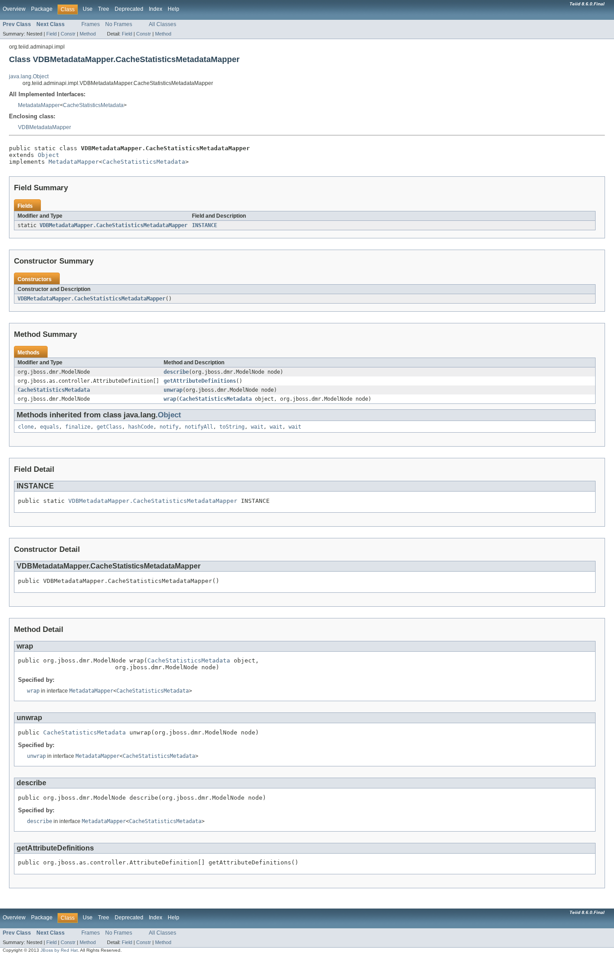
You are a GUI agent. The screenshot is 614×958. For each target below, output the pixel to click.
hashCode (140, 427)
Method (88, 33)
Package (42, 9)
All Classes (162, 24)
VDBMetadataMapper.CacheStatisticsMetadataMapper (113, 225)
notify (169, 427)
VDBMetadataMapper (44, 127)
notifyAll (199, 427)
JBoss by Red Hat (59, 950)
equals (49, 427)
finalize (77, 427)
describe (176, 372)
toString (232, 427)
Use (88, 9)
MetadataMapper (39, 105)
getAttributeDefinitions (200, 381)
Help (173, 9)
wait (257, 427)
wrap (170, 399)
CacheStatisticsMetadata (93, 105)
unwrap (173, 390)
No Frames (118, 24)
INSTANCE (204, 225)
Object (48, 155)
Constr (68, 33)
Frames (90, 24)
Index (155, 9)
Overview (14, 9)
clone (26, 427)
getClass (109, 427)
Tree (103, 9)
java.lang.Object (29, 76)
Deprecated (129, 9)
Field (51, 33)
